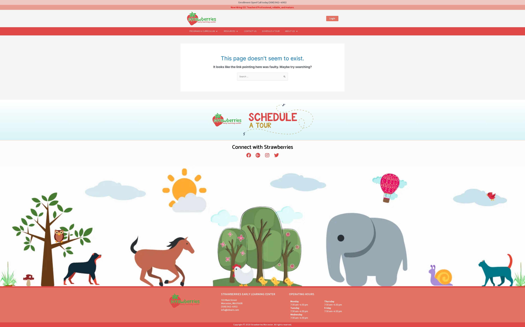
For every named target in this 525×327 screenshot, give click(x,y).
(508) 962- (226, 306)
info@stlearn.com (230, 310)
